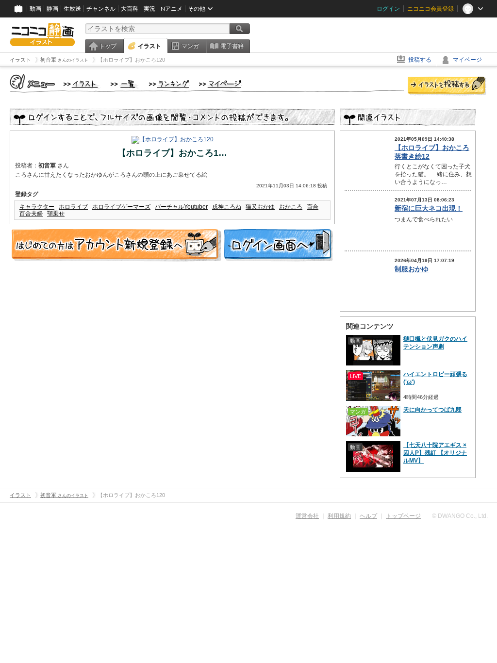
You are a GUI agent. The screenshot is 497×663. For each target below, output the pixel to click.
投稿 (447, 86)
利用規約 (339, 516)
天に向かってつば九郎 (432, 409)
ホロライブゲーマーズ (121, 206)
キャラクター (36, 206)
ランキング (169, 84)
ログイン (388, 9)
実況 (149, 9)
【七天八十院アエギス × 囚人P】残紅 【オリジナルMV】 (435, 453)
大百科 (129, 9)
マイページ (467, 59)
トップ (107, 46)
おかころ (290, 206)
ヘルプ (368, 516)
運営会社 (307, 516)
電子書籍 (232, 46)
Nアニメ (171, 9)
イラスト (149, 46)
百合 (312, 206)
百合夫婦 (31, 213)
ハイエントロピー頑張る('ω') (435, 378)
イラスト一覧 (124, 84)
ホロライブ (73, 206)
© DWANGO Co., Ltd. (460, 516)
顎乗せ (56, 213)
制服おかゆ (412, 269)
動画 (35, 9)
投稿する (419, 59)
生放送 (72, 9)
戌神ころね (226, 206)
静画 (52, 9)
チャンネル (101, 9)
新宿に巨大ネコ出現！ (429, 208)
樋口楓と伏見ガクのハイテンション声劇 (435, 342)
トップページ (403, 516)
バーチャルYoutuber (181, 206)
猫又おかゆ (260, 206)
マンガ (190, 46)
